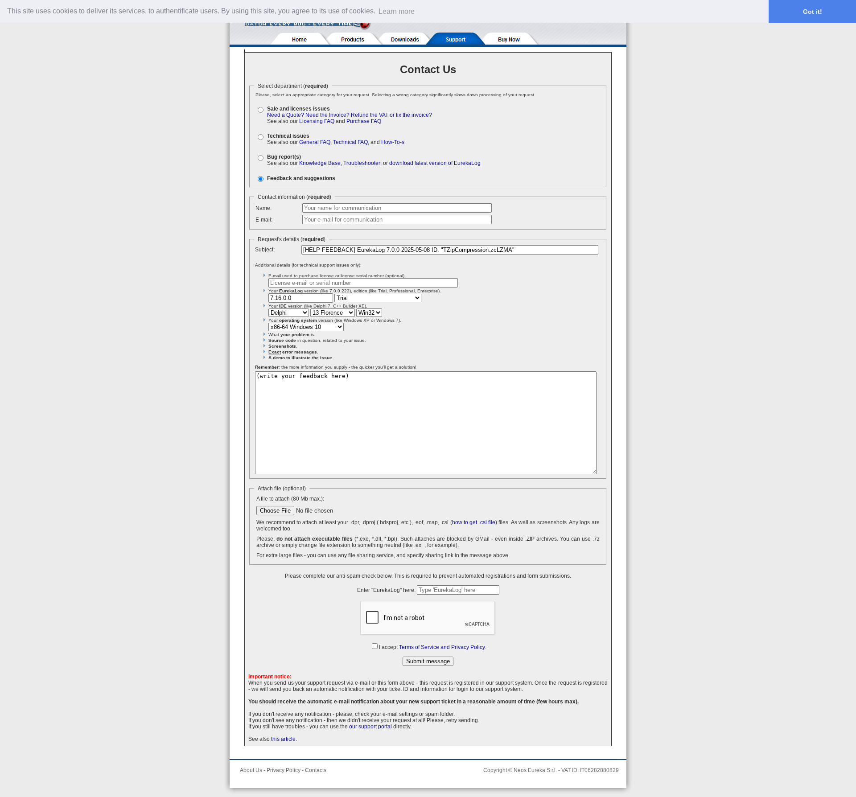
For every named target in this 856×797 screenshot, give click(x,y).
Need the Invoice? (327, 115)
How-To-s (392, 142)
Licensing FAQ (316, 121)
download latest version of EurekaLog (435, 163)
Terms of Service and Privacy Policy (442, 647)
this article (283, 739)
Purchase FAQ (363, 121)
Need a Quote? (285, 115)
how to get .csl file (473, 522)
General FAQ (314, 142)
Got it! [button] (812, 11)
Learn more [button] (397, 11)
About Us (251, 770)
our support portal (370, 726)
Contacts (315, 770)
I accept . (432, 647)
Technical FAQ (350, 142)
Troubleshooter (361, 163)
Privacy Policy (283, 770)
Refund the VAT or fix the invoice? (391, 115)
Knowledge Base (320, 163)
